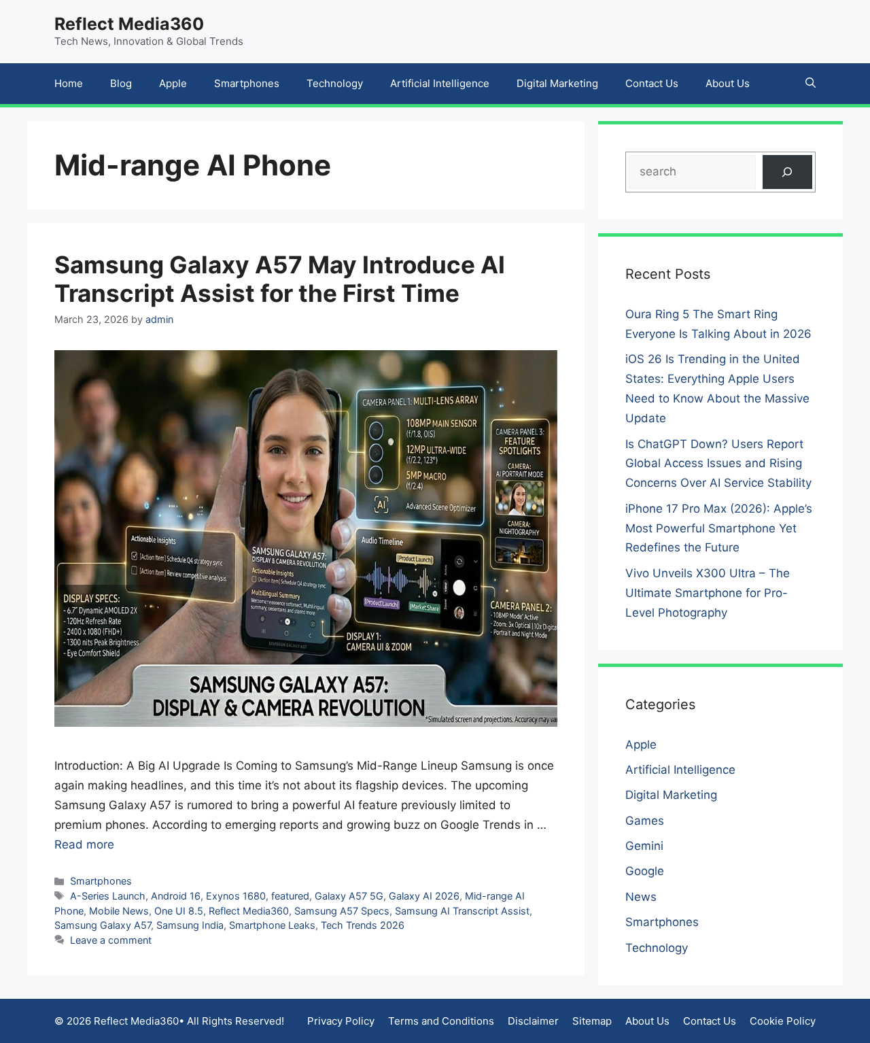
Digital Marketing (557, 83)
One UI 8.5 (178, 911)
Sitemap (592, 1020)
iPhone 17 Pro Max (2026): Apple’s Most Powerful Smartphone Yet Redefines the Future (718, 528)
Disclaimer (533, 1020)
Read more (84, 844)
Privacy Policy (341, 1020)
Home (68, 83)
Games (644, 820)
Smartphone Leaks (272, 925)
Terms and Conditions (441, 1020)
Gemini (644, 846)
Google (644, 871)
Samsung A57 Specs (341, 911)
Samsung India (190, 925)
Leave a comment (111, 940)
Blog (121, 83)
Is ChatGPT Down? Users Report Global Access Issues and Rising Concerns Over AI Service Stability (718, 463)
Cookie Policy (783, 1020)
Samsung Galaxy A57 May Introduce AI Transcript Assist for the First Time (279, 278)
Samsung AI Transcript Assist (462, 911)
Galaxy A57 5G (349, 896)
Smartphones (246, 83)
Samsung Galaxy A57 (102, 925)
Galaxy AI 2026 (424, 896)
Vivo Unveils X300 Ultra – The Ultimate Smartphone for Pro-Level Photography (707, 592)
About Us (728, 83)
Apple (173, 83)
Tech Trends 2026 (362, 925)
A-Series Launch (107, 896)
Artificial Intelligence (439, 83)
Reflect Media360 (129, 24)
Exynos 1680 (236, 896)
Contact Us (651, 83)
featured (290, 896)
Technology (335, 83)
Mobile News (119, 911)
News (641, 897)
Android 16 (176, 896)
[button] (810, 83)
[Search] (787, 172)
